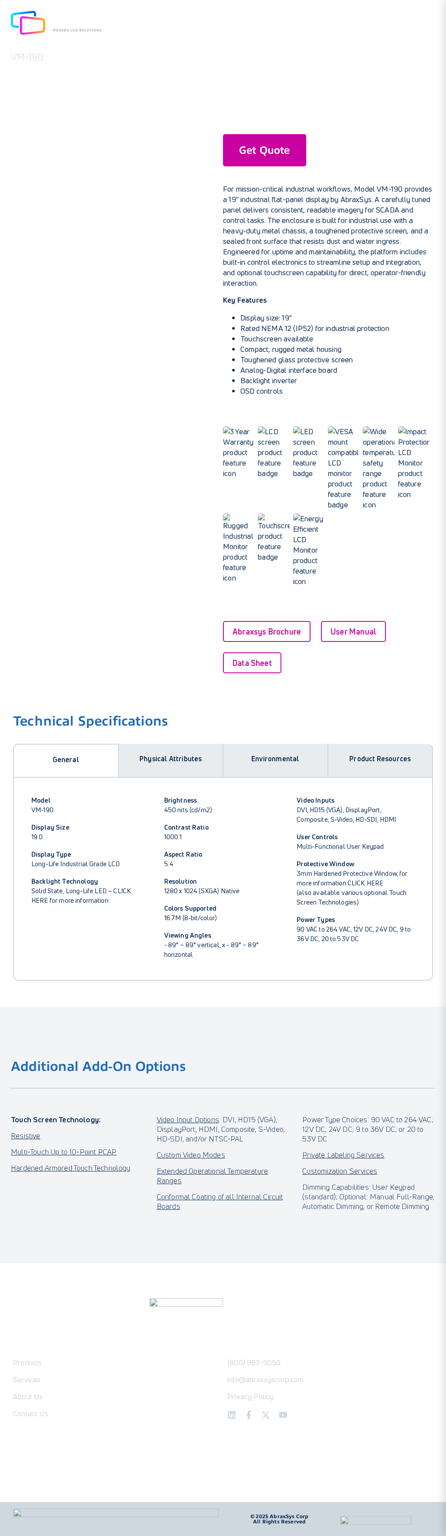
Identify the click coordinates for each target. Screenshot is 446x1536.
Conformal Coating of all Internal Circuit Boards (220, 1201)
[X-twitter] (265, 1415)
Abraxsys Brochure (267, 631)
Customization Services (339, 1171)
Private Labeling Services (343, 1155)
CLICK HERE (366, 882)
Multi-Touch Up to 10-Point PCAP (63, 1152)
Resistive (26, 1136)
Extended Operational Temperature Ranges (212, 1175)
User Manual (353, 631)
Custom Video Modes (191, 1155)
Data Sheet (252, 663)
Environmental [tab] (275, 758)
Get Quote (264, 150)
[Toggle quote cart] (427, 24)
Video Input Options (188, 1119)
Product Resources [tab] (380, 758)
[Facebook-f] (248, 1415)
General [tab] (66, 759)
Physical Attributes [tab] (170, 758)
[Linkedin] (231, 1415)
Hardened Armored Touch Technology (71, 1168)
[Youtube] (283, 1415)
